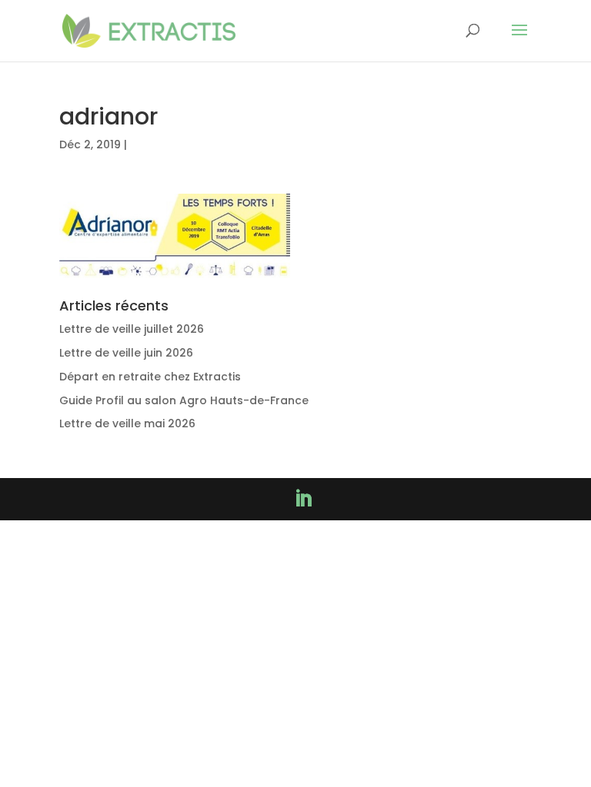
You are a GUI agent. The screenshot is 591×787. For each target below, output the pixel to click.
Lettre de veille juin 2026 (126, 352)
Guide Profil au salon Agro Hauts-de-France (184, 400)
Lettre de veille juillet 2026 (131, 329)
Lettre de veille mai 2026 (127, 423)
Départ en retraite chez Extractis (150, 376)
